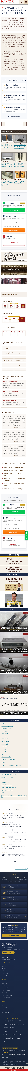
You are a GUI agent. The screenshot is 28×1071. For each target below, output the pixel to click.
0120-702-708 (14, 243)
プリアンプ (4, 731)
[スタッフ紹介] (14, 599)
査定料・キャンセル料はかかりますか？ (13, 489)
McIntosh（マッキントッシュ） (8, 353)
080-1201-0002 (11, 1057)
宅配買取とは (5, 1052)
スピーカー (4, 736)
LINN (4, 792)
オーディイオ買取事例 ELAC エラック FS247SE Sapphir (20, 165)
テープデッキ (5, 749)
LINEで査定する (14, 210)
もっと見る (14, 861)
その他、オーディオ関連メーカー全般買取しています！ (14, 796)
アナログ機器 (5, 744)
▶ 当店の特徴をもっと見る (14, 116)
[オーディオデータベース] (14, 270)
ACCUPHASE (9, 774)
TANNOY (6, 782)
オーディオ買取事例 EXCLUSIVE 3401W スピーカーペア (7, 146)
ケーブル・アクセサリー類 (8, 759)
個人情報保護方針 (5, 1012)
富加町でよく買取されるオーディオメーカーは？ (14, 474)
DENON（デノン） (8, 360)
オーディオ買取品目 (6, 990)
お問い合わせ (4, 1010)
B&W (7, 785)
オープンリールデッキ (7, 726)
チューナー (4, 751)
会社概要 (3, 1005)
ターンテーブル (6, 746)
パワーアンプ (5, 733)
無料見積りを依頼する (14, 230)
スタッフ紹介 (4, 1007)
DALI (4, 779)
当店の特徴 (4, 966)
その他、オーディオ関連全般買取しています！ (13, 765)
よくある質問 (4, 975)
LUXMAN (7, 790)
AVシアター (5, 754)
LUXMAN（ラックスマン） (20, 347)
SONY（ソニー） (20, 369)
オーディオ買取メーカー (7, 988)
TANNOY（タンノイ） (8, 357)
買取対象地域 (4, 992)
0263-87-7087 (22, 1054)
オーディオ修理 (5, 973)
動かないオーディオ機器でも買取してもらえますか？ (14, 484)
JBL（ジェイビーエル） (20, 353)
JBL (7, 777)
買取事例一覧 (4, 983)
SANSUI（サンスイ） (8, 364)
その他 (3, 762)
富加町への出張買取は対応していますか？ (14, 470)
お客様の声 (4, 985)
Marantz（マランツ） (20, 357)
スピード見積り (5, 971)
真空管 (3, 723)
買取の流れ (4, 968)
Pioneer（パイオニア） (20, 364)
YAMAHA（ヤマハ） (20, 360)
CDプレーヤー (5, 741)
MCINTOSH (9, 787)
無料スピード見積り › (8, 952)
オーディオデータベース (7, 995)
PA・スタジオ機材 (6, 757)
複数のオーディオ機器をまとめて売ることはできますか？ (14, 479)
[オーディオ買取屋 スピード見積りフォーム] (14, 1068)
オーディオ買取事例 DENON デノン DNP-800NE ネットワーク (7, 165)
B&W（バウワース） (8, 369)
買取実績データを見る (14, 935)
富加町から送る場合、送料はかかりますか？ (14, 467)
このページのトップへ (21, 869)
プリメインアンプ (6, 728)
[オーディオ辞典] (14, 284)
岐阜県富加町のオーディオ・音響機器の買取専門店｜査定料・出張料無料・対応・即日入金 (7, 1)
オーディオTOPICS (6, 997)
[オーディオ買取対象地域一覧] (14, 257)
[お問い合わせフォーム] (14, 579)
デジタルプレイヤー (7, 738)
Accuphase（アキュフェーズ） (8, 347)
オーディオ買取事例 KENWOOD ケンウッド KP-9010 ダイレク (20, 146)
